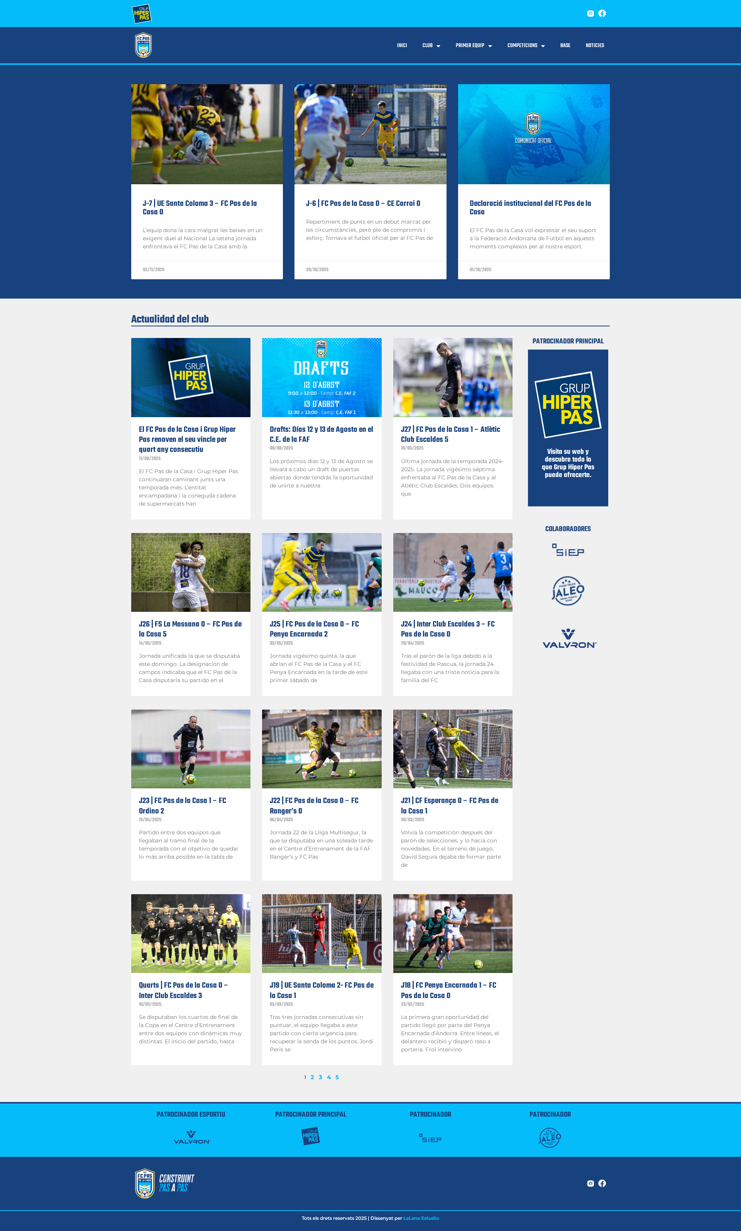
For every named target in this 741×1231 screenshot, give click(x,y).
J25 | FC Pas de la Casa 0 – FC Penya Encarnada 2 (314, 629)
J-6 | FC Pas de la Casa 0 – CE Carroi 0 (363, 204)
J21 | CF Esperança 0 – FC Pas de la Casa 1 (449, 806)
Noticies (595, 45)
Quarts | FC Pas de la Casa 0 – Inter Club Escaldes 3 (183, 991)
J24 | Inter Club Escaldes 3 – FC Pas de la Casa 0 (448, 629)
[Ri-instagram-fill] (590, 13)
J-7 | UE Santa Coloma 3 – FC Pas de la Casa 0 (200, 208)
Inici (402, 45)
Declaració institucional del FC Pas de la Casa (530, 208)
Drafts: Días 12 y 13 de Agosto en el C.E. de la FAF (321, 435)
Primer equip (470, 45)
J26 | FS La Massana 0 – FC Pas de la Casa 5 (190, 629)
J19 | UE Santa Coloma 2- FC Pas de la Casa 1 (322, 991)
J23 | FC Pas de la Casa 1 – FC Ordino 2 (182, 806)
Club (428, 45)
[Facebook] (602, 13)
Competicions (522, 45)
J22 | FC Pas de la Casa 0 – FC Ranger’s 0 (314, 806)
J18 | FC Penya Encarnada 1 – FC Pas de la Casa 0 (448, 991)
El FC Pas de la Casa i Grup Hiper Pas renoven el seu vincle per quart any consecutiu (187, 440)
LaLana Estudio (421, 1218)
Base (565, 45)
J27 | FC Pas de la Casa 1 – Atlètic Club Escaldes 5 (450, 435)
